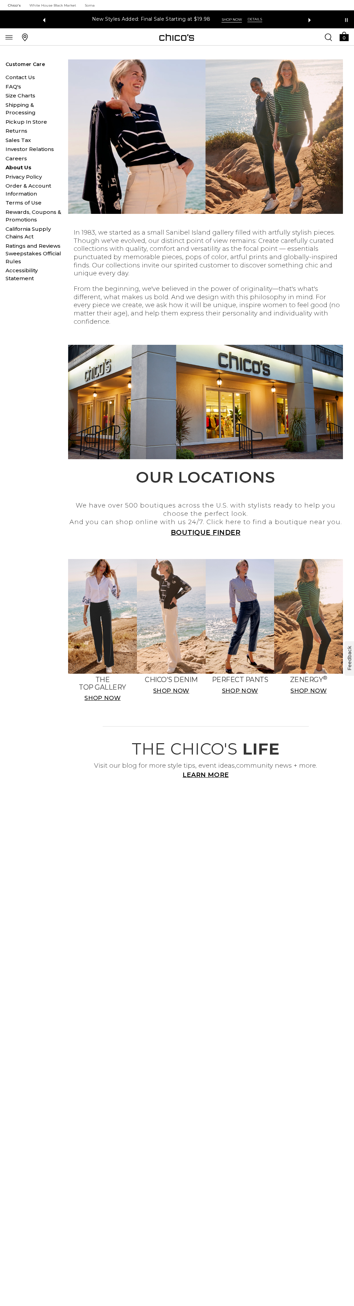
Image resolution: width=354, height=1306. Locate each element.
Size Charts (20, 95)
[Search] (328, 37)
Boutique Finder (206, 532)
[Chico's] (176, 37)
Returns (16, 130)
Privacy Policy (24, 176)
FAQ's (13, 86)
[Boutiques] (25, 37)
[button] (344, 36)
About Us (18, 167)
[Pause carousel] (346, 20)
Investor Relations (30, 149)
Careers (16, 158)
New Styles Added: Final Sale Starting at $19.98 (151, 19)
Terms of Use (23, 202)
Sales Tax (18, 140)
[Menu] (9, 37)
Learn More (206, 775)
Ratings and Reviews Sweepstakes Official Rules (33, 254)
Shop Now (232, 19)
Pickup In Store (26, 122)
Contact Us (20, 77)
